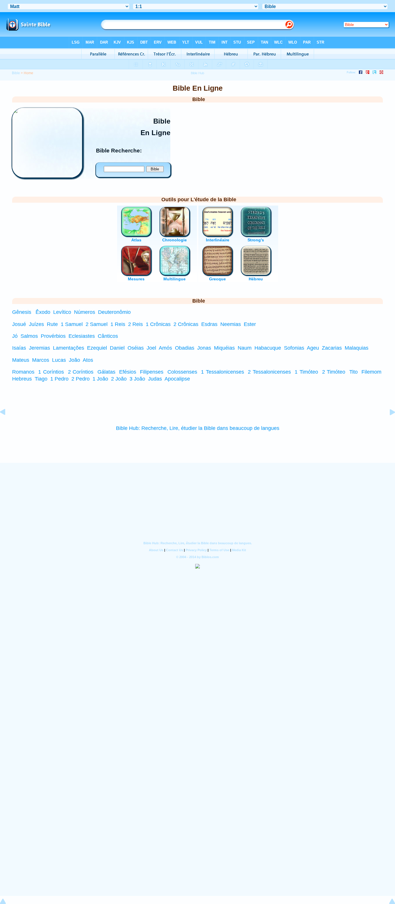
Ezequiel (97, 348)
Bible (16, 73)
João (74, 360)
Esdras (209, 324)
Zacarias (332, 348)
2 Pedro (80, 379)
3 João (137, 379)
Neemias (230, 324)
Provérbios (53, 336)
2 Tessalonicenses (269, 372)
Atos (88, 360)
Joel (151, 348)
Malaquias (356, 348)
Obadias (184, 348)
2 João (119, 379)
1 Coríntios (51, 372)
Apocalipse (177, 379)
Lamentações (68, 348)
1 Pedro (59, 379)
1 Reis (117, 324)
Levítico (62, 312)
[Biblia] (47, 176)
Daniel (117, 348)
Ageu (313, 348)
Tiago (41, 379)
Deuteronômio (114, 312)
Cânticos (108, 336)
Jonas (204, 348)
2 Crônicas (185, 324)
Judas (155, 379)
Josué (19, 324)
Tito (353, 372)
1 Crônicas (158, 324)
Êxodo (43, 312)
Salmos (29, 336)
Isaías (19, 348)
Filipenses (151, 372)
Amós (165, 348)
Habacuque (267, 348)
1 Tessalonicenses (222, 372)
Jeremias (39, 348)
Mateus (20, 360)
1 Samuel (72, 324)
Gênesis (21, 312)
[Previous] (7, 425)
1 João (100, 379)
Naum (245, 348)
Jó (15, 336)
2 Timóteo (334, 372)
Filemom (371, 372)
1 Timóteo (306, 372)
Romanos (23, 372)
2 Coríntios (81, 372)
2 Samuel (97, 324)
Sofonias (294, 348)
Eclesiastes (82, 336)
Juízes (36, 324)
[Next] (388, 425)
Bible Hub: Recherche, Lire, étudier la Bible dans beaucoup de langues (197, 428)
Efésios (127, 372)
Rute (52, 324)
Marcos (40, 360)
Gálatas (106, 372)
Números (84, 312)
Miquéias (224, 348)
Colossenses (182, 372)
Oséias (136, 348)
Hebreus (22, 379)
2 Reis (135, 324)
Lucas (59, 360)
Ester (250, 324)
